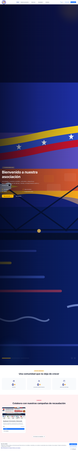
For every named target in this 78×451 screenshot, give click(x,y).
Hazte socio (67, 2)
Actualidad (40, 2)
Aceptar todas (73, 444)
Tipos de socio (6, 196)
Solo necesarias (73, 446)
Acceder (73, 2)
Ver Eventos (18, 196)
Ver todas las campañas (38, 436)
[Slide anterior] (72, 358)
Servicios (33, 2)
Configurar (74, 449)
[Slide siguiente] (75, 358)
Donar (6, 428)
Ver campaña (6, 431)
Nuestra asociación (25, 2)
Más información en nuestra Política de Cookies (10, 447)
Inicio (18, 2)
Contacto (47, 2)
